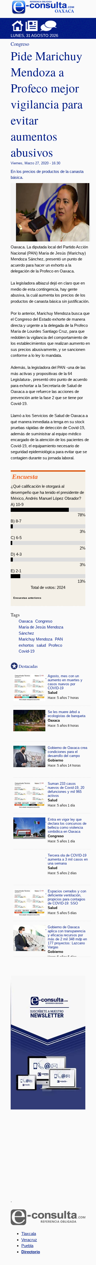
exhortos (26, 645)
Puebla (27, 1245)
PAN (59, 639)
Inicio (18, 25)
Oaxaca (26, 621)
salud (41, 645)
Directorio (30, 1251)
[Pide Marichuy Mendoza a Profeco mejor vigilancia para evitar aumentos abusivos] (54, 240)
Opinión (48, 25)
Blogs (59, 25)
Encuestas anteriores (27, 597)
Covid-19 (26, 651)
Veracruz (29, 1239)
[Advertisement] (51, 1150)
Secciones (32, 25)
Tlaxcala (28, 1233)
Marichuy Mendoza (35, 639)
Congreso (43, 621)
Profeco (55, 645)
